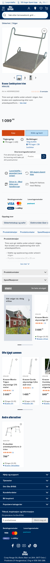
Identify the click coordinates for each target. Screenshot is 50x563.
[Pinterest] (35, 545)
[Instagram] (18, 545)
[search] (4, 15)
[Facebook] (13, 545)
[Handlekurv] (46, 8)
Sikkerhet (6, 23)
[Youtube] (24, 545)
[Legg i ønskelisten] (44, 31)
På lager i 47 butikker (8, 403)
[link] (39, 91)
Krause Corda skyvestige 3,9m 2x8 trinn (30, 382)
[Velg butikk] (35, 8)
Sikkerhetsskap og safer (15, 223)
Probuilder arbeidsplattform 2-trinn (12, 446)
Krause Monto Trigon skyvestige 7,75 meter (10, 383)
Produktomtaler (27, 232)
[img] (10, 390)
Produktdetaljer (10, 232)
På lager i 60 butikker (28, 403)
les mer (23, 103)
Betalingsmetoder (15, 199)
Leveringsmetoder (35, 199)
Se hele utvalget (38, 288)
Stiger (15, 23)
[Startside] (16, 8)
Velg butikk (31, 142)
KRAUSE (5, 86)
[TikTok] (29, 545)
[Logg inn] (28, 8)
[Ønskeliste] (41, 8)
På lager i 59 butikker (12, 465)
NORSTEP (6, 441)
